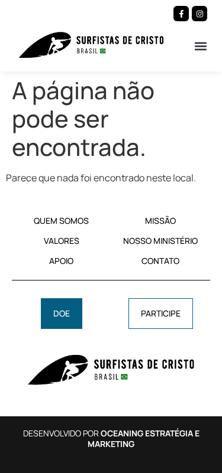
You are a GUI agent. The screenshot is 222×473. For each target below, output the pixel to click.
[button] (200, 46)
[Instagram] (199, 13)
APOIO (61, 260)
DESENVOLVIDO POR (111, 438)
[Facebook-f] (181, 13)
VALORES (61, 240)
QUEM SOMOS (61, 220)
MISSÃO (160, 220)
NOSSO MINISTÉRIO (160, 240)
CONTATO (160, 260)
